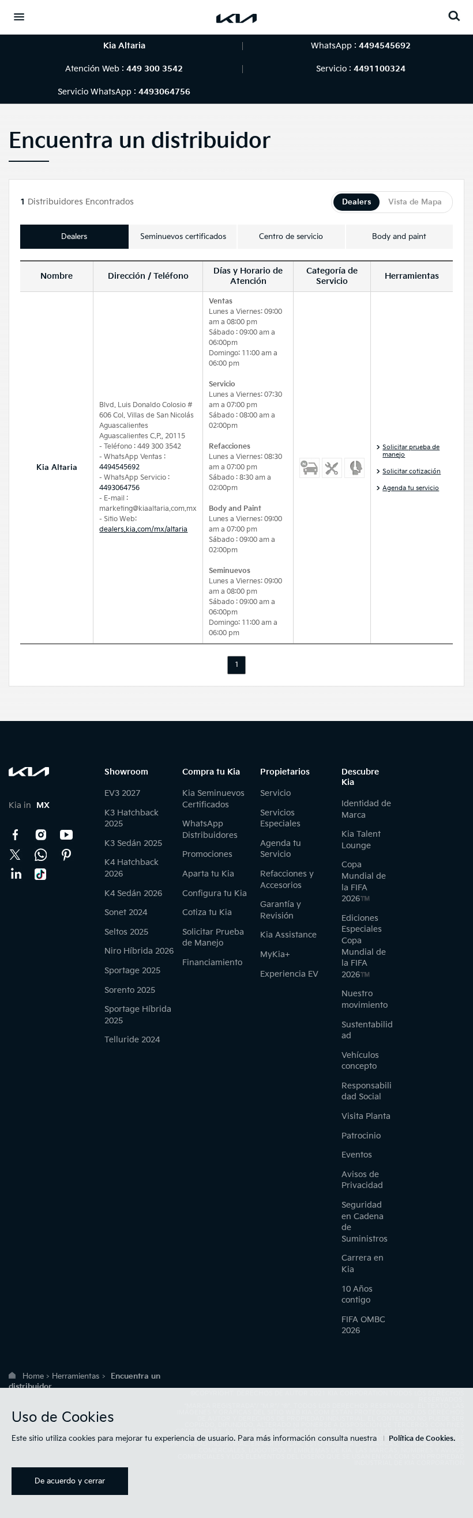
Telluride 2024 (132, 1040)
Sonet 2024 (125, 912)
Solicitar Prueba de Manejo (213, 937)
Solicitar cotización (411, 471)
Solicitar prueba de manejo (411, 450)
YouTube (66, 835)
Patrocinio (361, 1136)
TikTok (41, 874)
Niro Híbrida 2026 (139, 951)
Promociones (207, 854)
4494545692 (119, 467)
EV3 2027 (122, 793)
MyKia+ (275, 954)
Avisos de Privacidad (362, 1180)
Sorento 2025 (129, 990)
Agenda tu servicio (410, 488)
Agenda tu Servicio (280, 849)
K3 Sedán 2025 (133, 843)
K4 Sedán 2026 (133, 893)
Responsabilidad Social (366, 1091)
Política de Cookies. (422, 1438)
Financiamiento (212, 962)
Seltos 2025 (126, 932)
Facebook (15, 835)
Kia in (29, 805)
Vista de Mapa (415, 202)
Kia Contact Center (41, 855)
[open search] (454, 15)
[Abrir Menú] (19, 17)
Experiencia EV (289, 974)
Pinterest (66, 855)
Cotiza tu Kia (207, 912)
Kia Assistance (288, 935)
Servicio (275, 793)
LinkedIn (15, 874)
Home (33, 1376)
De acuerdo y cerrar (70, 1481)
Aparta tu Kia (208, 874)
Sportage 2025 (132, 971)
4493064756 (119, 488)
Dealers (356, 202)
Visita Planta (366, 1116)
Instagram (41, 835)
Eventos (356, 1155)
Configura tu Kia (214, 893)
